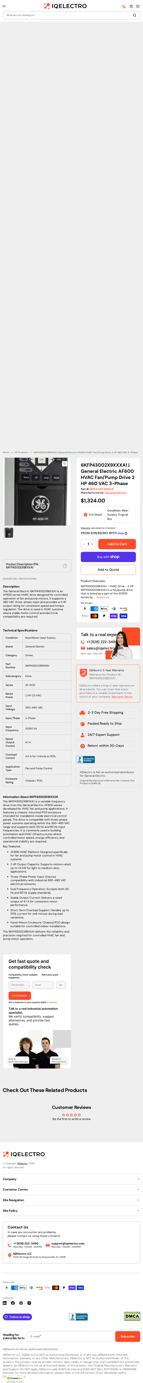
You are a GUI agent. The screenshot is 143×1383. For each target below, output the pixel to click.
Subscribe (128, 1336)
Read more (103, 573)
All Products (21, 428)
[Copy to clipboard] (65, 542)
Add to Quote (108, 546)
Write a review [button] (71, 1110)
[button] (4, 6)
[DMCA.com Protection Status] (132, 1320)
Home (6, 428)
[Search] (135, 15)
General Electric (116, 469)
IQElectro (22, 1163)
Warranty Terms (122, 673)
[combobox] (71, 15)
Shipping (85, 504)
